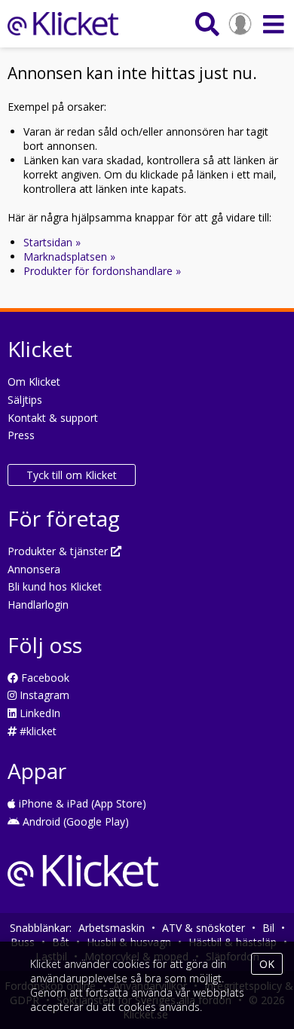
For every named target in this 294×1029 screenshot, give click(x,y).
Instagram (43, 695)
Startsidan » (52, 242)
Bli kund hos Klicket (55, 586)
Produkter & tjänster (59, 551)
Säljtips (25, 399)
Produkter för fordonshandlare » (102, 271)
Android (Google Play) (74, 821)
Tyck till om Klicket (71, 475)
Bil (268, 928)
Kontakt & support (53, 418)
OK (266, 964)
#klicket (37, 731)
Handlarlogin (38, 604)
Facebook (43, 677)
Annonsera (34, 569)
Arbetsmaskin (111, 928)
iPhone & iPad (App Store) (81, 803)
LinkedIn (38, 713)
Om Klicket (34, 381)
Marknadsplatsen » (69, 256)
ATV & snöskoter (203, 928)
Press (21, 435)
